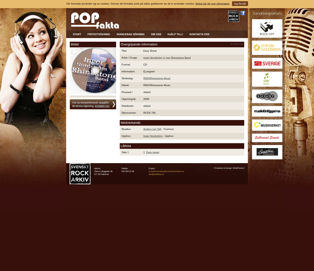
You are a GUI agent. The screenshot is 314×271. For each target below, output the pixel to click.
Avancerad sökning (130, 34)
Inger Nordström (153, 136)
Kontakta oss (199, 34)
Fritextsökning (99, 34)
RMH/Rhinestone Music (156, 78)
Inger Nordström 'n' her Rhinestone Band (167, 57)
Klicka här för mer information (213, 3)
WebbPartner (238, 168)
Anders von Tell (152, 129)
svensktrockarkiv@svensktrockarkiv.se (166, 171)
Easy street (152, 152)
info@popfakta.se (156, 174)
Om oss (156, 34)
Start (77, 34)
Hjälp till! (175, 34)
